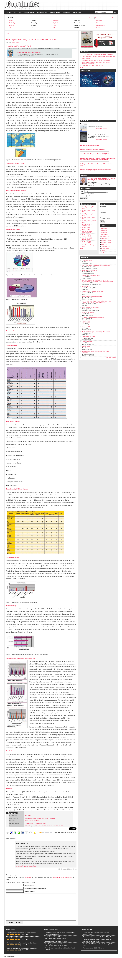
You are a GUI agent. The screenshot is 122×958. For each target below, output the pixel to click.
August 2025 (105, 248)
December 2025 (106, 240)
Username (103, 206)
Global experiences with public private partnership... (22, 932)
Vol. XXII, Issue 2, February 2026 (87, 224)
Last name (83, 196)
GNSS (11, 20)
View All (82, 248)
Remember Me (106, 218)
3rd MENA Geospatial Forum (90, 270)
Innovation (56, 20)
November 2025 (106, 242)
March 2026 (104, 234)
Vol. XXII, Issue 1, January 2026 (87, 228)
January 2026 (105, 238)
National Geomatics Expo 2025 (90, 275)
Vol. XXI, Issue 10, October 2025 (87, 238)
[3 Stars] (46, 832)
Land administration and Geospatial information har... (22, 938)
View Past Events (111, 357)
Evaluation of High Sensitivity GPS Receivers (96, 932)
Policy (54, 25)
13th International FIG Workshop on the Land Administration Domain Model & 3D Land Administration (97, 280)
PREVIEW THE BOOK (101, 128)
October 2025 (105, 244)
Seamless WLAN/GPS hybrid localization (94, 944)
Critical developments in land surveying (56, 941)
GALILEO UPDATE (58, 826)
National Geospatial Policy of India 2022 (92, 149)
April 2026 (104, 232)
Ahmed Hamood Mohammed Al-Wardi (18, 46)
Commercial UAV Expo (88, 336)
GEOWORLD (85, 286)
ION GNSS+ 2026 (87, 341)
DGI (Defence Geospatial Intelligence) (93, 291)
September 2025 (106, 246)
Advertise (77, 12)
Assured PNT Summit (88, 312)
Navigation (12, 25)
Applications (56, 23)
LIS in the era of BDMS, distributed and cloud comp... (22, 948)
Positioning (12, 23)
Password (103, 212)
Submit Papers (42, 12)
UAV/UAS (99, 20)
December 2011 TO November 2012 (35, 823)
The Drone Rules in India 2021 (89, 145)
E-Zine (98, 27)
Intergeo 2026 (86, 346)
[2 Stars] (43, 832)
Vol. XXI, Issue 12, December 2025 (87, 231)
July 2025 (104, 250)
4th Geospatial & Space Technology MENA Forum (96, 331)
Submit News (55, 12)
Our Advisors (29, 12)
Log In (102, 222)
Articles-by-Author (110, 18)
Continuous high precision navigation (93, 937)
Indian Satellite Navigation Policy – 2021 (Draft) (94, 154)
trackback (28, 877)
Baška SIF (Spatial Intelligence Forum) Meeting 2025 (97, 265)
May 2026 (104, 230)
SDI (54, 27)
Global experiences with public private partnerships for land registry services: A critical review (60, 944)
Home (8, 12)
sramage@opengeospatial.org (26, 866)
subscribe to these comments (62, 877)
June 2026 (104, 228)
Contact (91, 18)
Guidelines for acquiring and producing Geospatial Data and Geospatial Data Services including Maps (97, 158)
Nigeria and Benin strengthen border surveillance (96, 60)
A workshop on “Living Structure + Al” (92, 65)
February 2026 (105, 236)
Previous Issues (99, 18)
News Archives (100, 25)
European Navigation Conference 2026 (93, 317)
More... (82, 67)
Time (97, 23)
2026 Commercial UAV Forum (90, 307)
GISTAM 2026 (86, 322)
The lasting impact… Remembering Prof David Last (21, 943)
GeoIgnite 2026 (86, 327)
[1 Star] (40, 832)
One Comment (16, 42)
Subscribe (66, 12)
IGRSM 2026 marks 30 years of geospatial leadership (97, 54)
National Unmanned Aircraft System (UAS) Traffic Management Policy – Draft (95, 170)
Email (82, 191)
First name (83, 193)
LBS (10, 27)
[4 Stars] (48, 832)
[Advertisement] (96, 104)
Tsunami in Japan (88, 948)
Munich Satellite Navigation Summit (92, 296)
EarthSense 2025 (87, 260)
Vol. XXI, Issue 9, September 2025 (86, 242)
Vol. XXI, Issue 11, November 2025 (87, 235)
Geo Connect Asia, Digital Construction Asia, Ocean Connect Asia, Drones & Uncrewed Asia (96, 301)
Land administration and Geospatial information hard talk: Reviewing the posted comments (60, 937)
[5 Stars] (51, 832)
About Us (17, 12)
